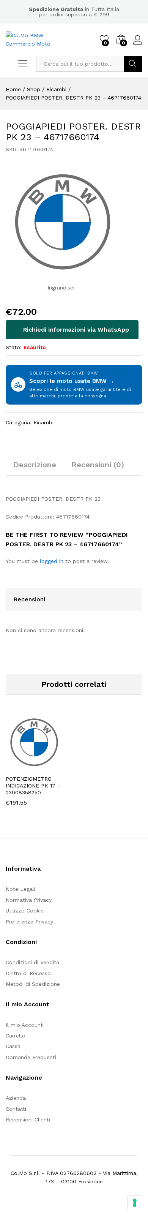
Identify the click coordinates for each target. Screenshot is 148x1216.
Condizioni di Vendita (32, 962)
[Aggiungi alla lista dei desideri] (54, 766)
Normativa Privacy (29, 900)
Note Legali (20, 889)
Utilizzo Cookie (25, 911)
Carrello (15, 1036)
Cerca (133, 64)
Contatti (16, 1109)
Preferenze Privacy (29, 922)
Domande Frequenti (31, 1057)
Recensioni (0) (97, 464)
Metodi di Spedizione (33, 984)
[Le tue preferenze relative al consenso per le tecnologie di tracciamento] (135, 1202)
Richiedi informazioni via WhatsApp (75, 329)
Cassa (13, 1046)
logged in (51, 561)
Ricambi (43, 422)
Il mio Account (24, 1025)
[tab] (35, 468)
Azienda (16, 1098)
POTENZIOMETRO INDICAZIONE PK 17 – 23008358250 (33, 785)
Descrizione (34, 464)
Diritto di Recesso (28, 973)
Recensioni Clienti (28, 1119)
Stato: (14, 347)
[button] (19, 766)
